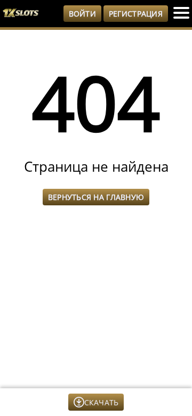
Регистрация (136, 14)
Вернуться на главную (96, 197)
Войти (82, 14)
